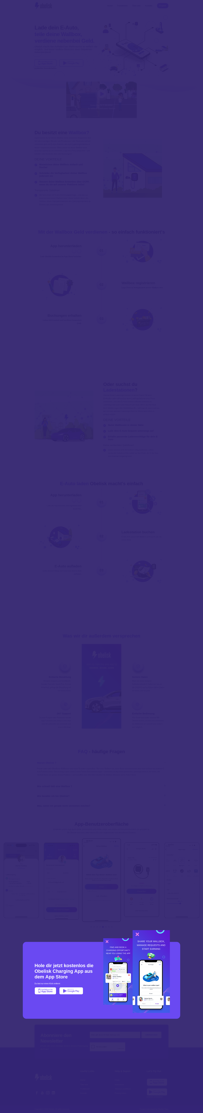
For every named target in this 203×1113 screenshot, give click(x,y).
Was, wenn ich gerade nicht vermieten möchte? (63, 806)
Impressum (119, 1085)
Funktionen (122, 6)
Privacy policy (120, 1093)
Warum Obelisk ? (46, 763)
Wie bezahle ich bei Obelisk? (53, 796)
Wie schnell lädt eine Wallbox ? (54, 786)
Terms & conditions (123, 1089)
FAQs (117, 1080)
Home (110, 6)
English (162, 6)
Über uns (136, 6)
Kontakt (148, 6)
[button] (91, 927)
